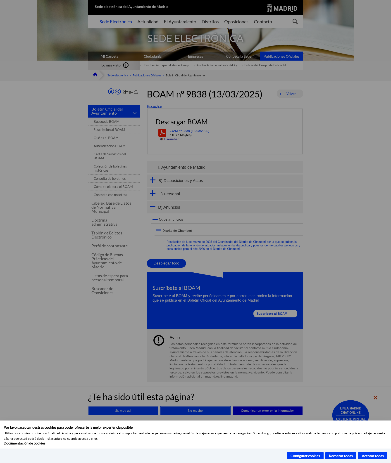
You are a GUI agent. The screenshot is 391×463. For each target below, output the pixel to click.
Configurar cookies (305, 456)
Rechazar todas (341, 456)
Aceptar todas (373, 456)
